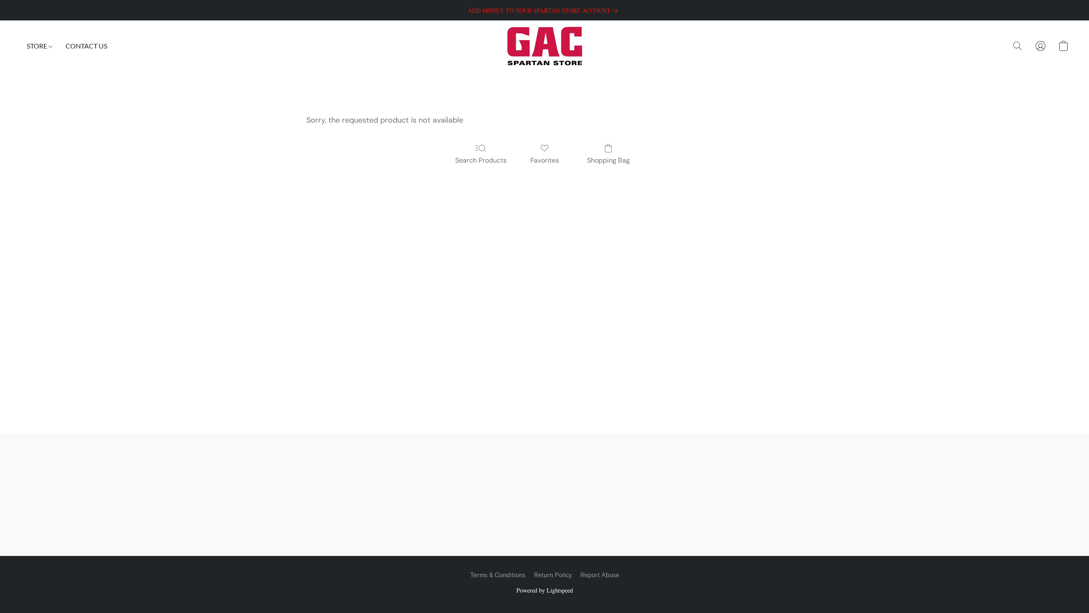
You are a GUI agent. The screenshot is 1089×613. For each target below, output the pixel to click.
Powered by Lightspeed (544, 590)
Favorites (544, 160)
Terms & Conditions (497, 575)
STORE (37, 46)
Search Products (481, 160)
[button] (544, 46)
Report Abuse (599, 575)
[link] (544, 11)
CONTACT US (86, 46)
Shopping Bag (608, 160)
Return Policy (553, 575)
